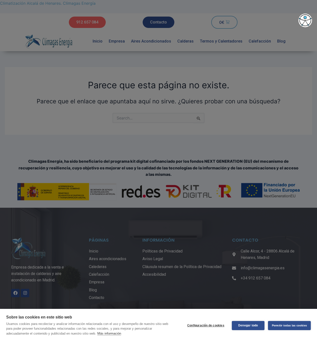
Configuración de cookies (205, 325)
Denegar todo (248, 325)
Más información (109, 333)
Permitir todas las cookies (289, 325)
